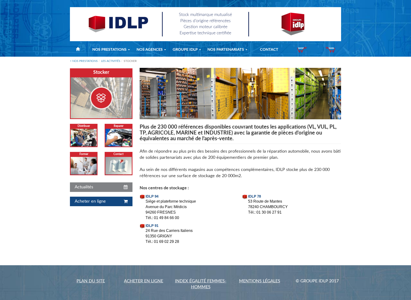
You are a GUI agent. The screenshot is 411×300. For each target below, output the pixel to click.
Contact (269, 49)
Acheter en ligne (143, 281)
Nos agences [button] (150, 49)
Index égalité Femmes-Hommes (200, 284)
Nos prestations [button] (109, 49)
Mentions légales (259, 281)
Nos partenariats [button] (226, 49)
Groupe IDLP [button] (186, 49)
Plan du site (91, 281)
